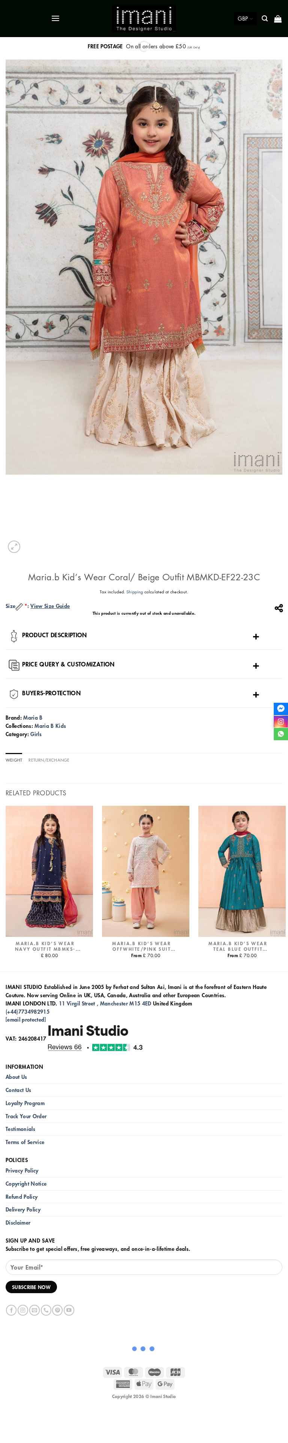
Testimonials (20, 1129)
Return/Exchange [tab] (48, 760)
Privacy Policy (22, 1170)
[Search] (265, 18)
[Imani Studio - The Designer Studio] (144, 18)
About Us (16, 1077)
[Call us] (46, 1310)
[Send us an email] (34, 1310)
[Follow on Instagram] (23, 1310)
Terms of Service (25, 1142)
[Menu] (56, 18)
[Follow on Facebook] (11, 1310)
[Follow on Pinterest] (57, 1310)
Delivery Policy (23, 1209)
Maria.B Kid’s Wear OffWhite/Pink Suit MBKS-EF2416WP (141, 947)
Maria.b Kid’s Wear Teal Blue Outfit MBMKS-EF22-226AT (237, 947)
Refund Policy (22, 1197)
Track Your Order (26, 1116)
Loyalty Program (25, 1103)
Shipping (134, 592)
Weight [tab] (14, 760)
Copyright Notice (26, 1184)
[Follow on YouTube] (69, 1310)
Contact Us (18, 1090)
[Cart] (278, 18)
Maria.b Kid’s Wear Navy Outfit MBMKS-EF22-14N (45, 947)
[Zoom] (14, 547)
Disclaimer (18, 1222)
